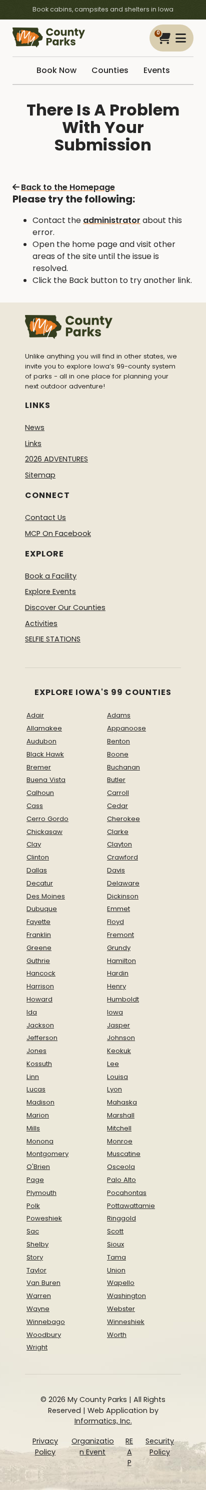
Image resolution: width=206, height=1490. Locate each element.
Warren (38, 1295)
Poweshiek (44, 1218)
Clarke (117, 831)
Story (34, 1257)
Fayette (38, 921)
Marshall (120, 1115)
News (34, 427)
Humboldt (123, 999)
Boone (117, 754)
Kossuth (39, 1063)
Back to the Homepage (68, 187)
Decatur (39, 883)
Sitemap (40, 475)
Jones (36, 1051)
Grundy (118, 947)
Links (33, 443)
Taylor (36, 1270)
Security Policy (160, 1446)
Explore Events (50, 591)
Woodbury (43, 1335)
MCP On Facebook (58, 533)
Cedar (117, 805)
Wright (37, 1347)
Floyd (115, 921)
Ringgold (121, 1218)
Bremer (38, 767)
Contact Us (45, 517)
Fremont (120, 935)
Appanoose (126, 728)
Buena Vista (46, 779)
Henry (116, 986)
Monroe (119, 1141)
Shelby (37, 1244)
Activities (41, 623)
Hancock (41, 973)
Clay (33, 844)
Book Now (56, 70)
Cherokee (123, 819)
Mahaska (122, 1102)
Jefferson (42, 1037)
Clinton (37, 857)
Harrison (40, 986)
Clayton (119, 844)
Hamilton (121, 961)
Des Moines (45, 896)
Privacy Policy (45, 1446)
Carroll (118, 793)
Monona (40, 1141)
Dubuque (41, 909)
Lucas (36, 1089)
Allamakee (44, 728)
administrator (111, 220)
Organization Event (93, 1446)
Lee (113, 1063)
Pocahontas (126, 1193)
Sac (32, 1231)
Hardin (117, 973)
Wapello (120, 1283)
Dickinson (122, 896)
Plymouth (41, 1193)
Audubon (41, 741)
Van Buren (43, 1283)
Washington (126, 1295)
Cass (34, 805)
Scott (115, 1231)
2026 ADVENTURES (56, 459)
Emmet (118, 909)
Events (157, 70)
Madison (40, 1102)
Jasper (118, 1025)
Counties (110, 70)
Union (116, 1270)
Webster (121, 1309)
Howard (39, 999)
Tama (116, 1257)
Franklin (38, 935)
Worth (116, 1335)
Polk (33, 1205)
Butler (116, 779)
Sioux (115, 1244)
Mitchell (119, 1128)
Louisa (117, 1077)
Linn (32, 1077)
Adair (35, 715)
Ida (31, 1012)
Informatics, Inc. (103, 1421)
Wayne (38, 1309)
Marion (37, 1115)
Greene (39, 947)
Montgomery (47, 1153)
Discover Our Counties (65, 607)
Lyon (114, 1089)
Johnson (121, 1037)
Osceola (121, 1167)
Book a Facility (50, 576)
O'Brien (38, 1167)
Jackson (40, 1025)
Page (35, 1179)
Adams (118, 715)
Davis (116, 870)
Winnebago (45, 1321)
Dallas (36, 870)
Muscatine (123, 1153)
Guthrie (38, 961)
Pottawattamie (131, 1205)
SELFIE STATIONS (52, 639)
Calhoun (40, 793)
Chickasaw (44, 831)
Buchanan (123, 767)
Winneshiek (125, 1321)
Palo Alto (121, 1179)
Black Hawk (45, 754)
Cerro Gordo (47, 819)
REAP (129, 1452)
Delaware (123, 883)
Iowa (115, 1012)
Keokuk (119, 1051)
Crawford (122, 857)
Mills (33, 1128)
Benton (118, 741)
